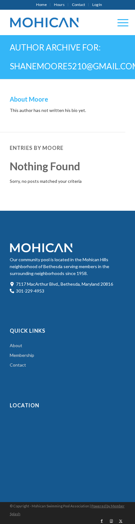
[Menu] (119, 22)
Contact (78, 4)
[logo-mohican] (56, 22)
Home (41, 4)
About (16, 345)
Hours (59, 4)
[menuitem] (41, 4)
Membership (22, 355)
